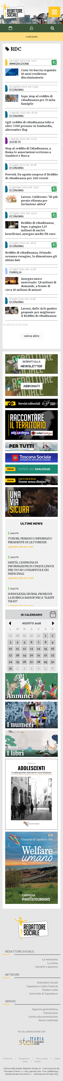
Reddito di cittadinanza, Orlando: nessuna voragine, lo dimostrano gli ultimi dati (31, 256)
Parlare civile (50, 989)
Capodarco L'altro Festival (42, 986)
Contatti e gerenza (46, 966)
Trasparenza (23, 1058)
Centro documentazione (43, 1016)
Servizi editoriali (48, 1020)
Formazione (51, 1012)
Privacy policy (42, 1058)
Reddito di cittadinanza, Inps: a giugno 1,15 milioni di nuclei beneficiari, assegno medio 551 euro (30, 228)
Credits (37, 1061)
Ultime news (31, 523)
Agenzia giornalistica (45, 1009)
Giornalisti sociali (47, 982)
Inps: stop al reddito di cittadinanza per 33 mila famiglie (38, 100)
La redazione (50, 959)
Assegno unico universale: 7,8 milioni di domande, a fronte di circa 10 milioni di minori (30, 284)
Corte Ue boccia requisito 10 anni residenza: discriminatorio (38, 73)
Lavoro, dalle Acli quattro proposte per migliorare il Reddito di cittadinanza (39, 312)
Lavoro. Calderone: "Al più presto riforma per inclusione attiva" (39, 200)
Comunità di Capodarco (43, 993)
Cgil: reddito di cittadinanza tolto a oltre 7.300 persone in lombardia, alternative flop (29, 126)
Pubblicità (7, 1058)
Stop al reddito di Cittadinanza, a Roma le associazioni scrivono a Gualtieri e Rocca (28, 152)
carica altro (31, 336)
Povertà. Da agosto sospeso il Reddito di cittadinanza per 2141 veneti (31, 176)
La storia (52, 963)
